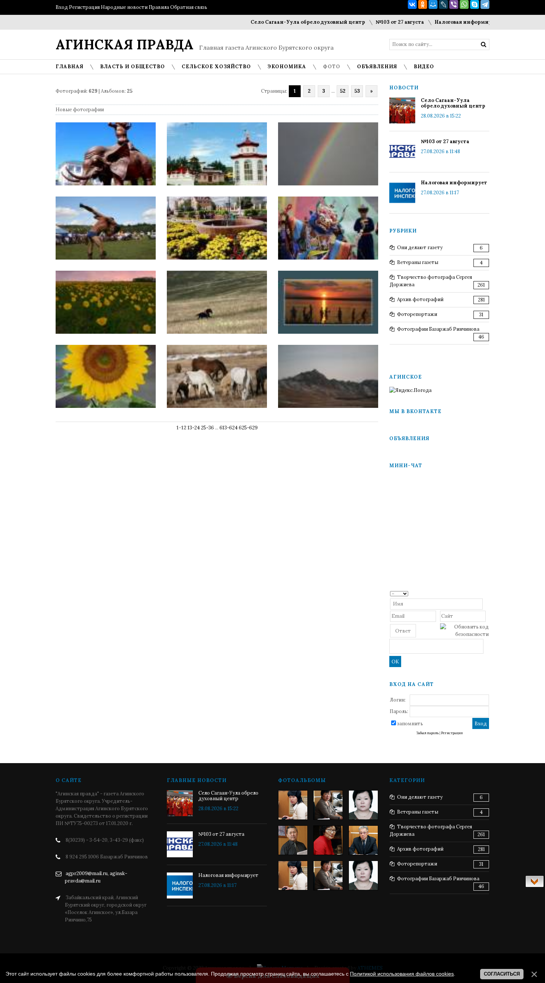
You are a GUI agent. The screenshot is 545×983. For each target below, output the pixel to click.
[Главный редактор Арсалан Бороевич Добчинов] (363, 840)
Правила (159, 7)
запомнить (410, 723)
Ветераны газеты (417, 262)
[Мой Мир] (433, 4)
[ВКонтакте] (412, 4)
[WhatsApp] (464, 4)
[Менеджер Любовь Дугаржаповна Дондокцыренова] (328, 805)
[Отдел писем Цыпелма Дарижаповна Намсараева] (363, 805)
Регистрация (84, 7)
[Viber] (453, 4)
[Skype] (474, 4)
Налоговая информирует (448, 22)
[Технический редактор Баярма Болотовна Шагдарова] (293, 805)
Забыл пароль (427, 733)
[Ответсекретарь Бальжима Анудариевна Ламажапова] (328, 840)
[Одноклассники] (422, 4)
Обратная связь (188, 7)
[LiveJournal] (443, 4)
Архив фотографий (420, 299)
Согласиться (502, 974)
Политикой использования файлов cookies (402, 974)
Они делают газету (420, 247)
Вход (62, 7)
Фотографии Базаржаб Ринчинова (438, 329)
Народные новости (124, 7)
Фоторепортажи (417, 314)
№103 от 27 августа (380, 22)
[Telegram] (484, 4)
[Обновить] (486, 593)
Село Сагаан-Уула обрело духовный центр (288, 22)
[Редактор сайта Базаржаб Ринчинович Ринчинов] (293, 840)
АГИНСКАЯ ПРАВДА (125, 44)
